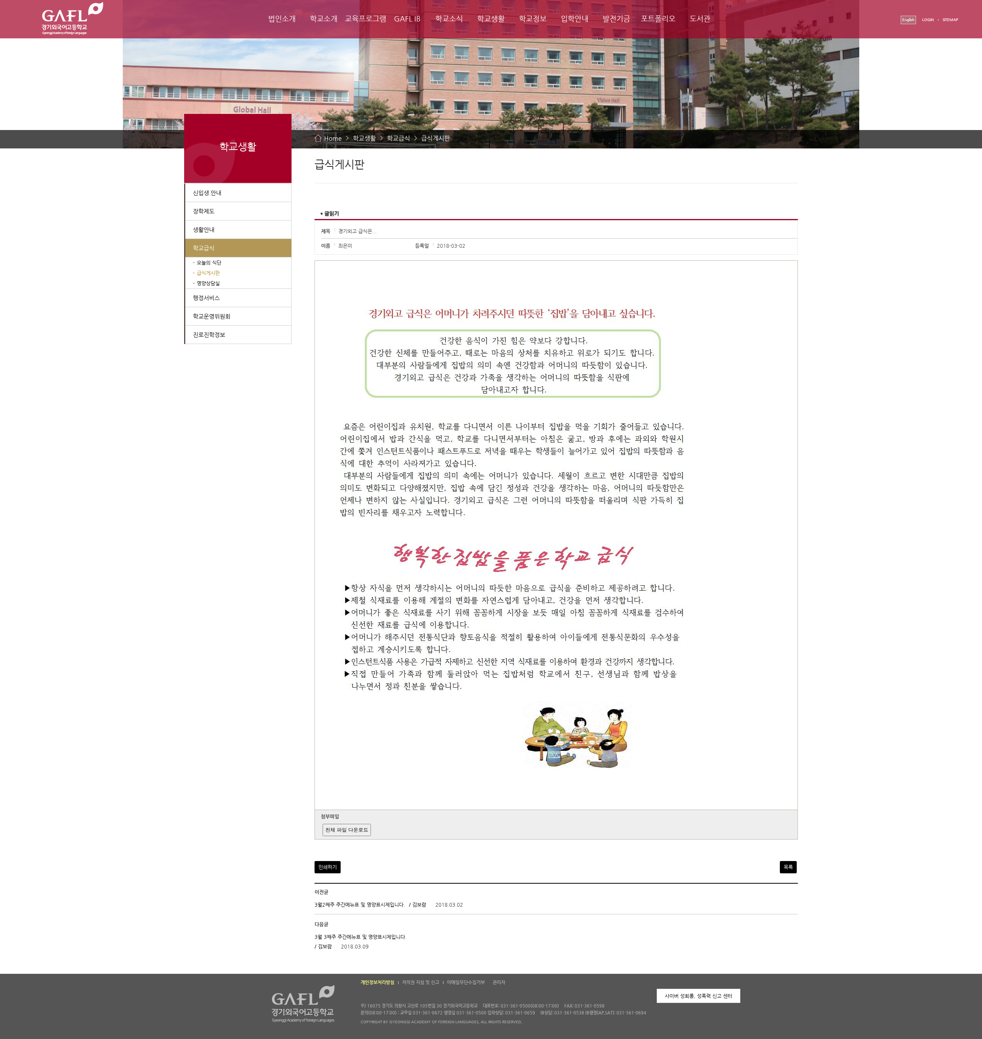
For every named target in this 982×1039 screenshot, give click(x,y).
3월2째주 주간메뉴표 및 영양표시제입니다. (360, 905)
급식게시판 (435, 138)
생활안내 (203, 229)
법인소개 (282, 19)
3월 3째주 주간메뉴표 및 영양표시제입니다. (361, 937)
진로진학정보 (209, 334)
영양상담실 (208, 283)
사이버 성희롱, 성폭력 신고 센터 (698, 996)
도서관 (700, 19)
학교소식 (449, 19)
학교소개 (324, 19)
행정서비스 (206, 298)
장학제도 (203, 211)
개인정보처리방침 (377, 982)
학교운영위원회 (212, 316)
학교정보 (533, 19)
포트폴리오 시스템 (658, 25)
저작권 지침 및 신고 (420, 982)
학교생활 (491, 19)
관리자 (499, 982)
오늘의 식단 (209, 262)
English (908, 20)
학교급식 (398, 138)
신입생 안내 (207, 192)
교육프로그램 (365, 19)
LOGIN (928, 20)
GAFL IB (407, 19)
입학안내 (574, 19)
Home (333, 138)
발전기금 (616, 19)
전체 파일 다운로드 (346, 830)
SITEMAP (950, 20)
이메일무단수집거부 (466, 982)
